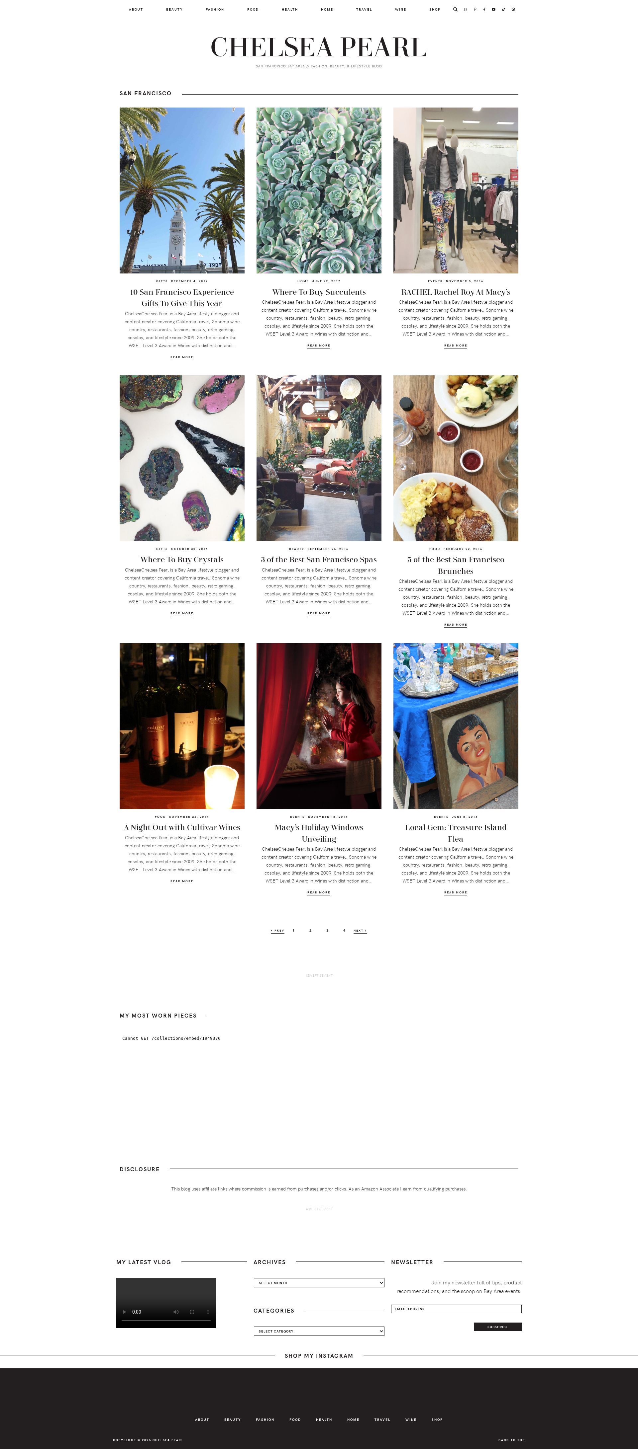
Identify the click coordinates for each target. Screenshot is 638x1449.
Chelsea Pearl (319, 48)
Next (359, 930)
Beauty (296, 549)
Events (435, 281)
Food (434, 549)
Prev (278, 930)
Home (303, 281)
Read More (181, 357)
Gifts (162, 281)
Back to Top (511, 1440)
